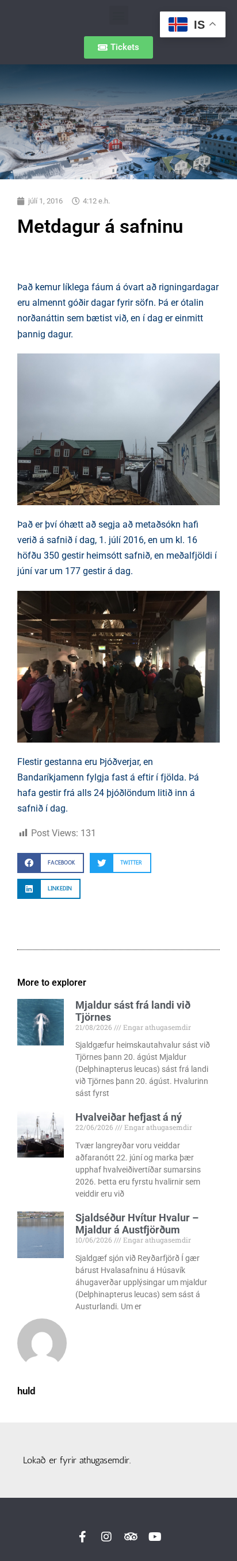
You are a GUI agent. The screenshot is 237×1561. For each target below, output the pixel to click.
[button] (118, 15)
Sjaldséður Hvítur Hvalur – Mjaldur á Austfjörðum (136, 1224)
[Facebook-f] (82, 1537)
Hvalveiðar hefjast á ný (128, 1117)
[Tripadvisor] (130, 1537)
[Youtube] (154, 1537)
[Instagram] (106, 1537)
